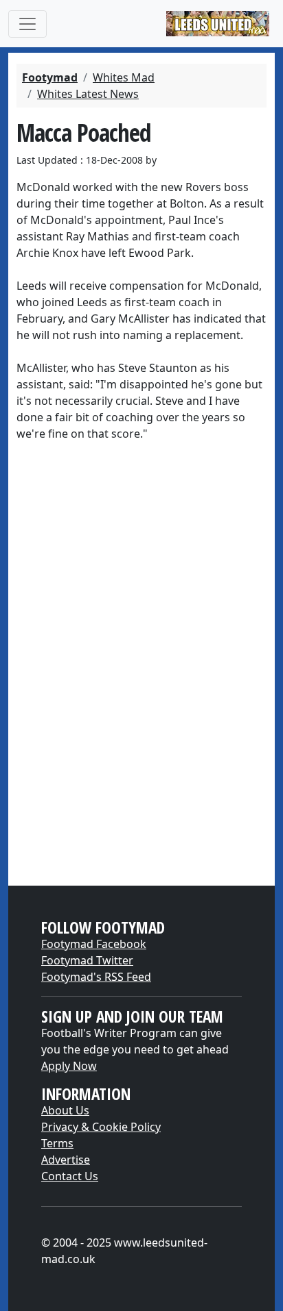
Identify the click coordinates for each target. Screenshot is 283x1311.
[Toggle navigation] (27, 24)
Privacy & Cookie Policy (101, 1126)
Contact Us (69, 1176)
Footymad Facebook (93, 943)
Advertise (65, 1159)
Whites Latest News (88, 93)
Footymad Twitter (87, 960)
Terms (57, 1143)
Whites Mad (124, 77)
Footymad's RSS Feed (96, 976)
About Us (65, 1110)
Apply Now (69, 1065)
